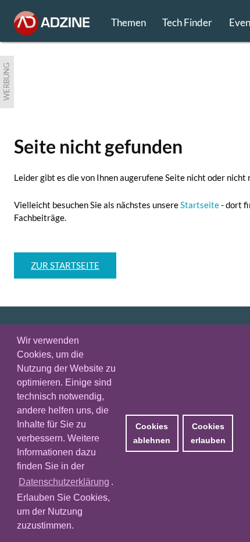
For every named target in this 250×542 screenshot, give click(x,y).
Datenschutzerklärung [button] (64, 482)
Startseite (199, 204)
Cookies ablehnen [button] (151, 433)
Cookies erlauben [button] (208, 433)
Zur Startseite (65, 265)
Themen (128, 22)
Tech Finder (187, 22)
